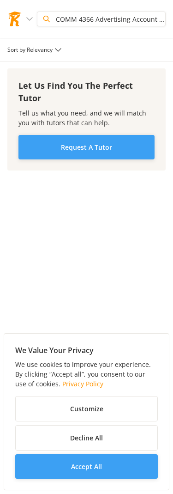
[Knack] (14, 19)
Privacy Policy (82, 383)
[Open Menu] (29, 19)
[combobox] (35, 49)
